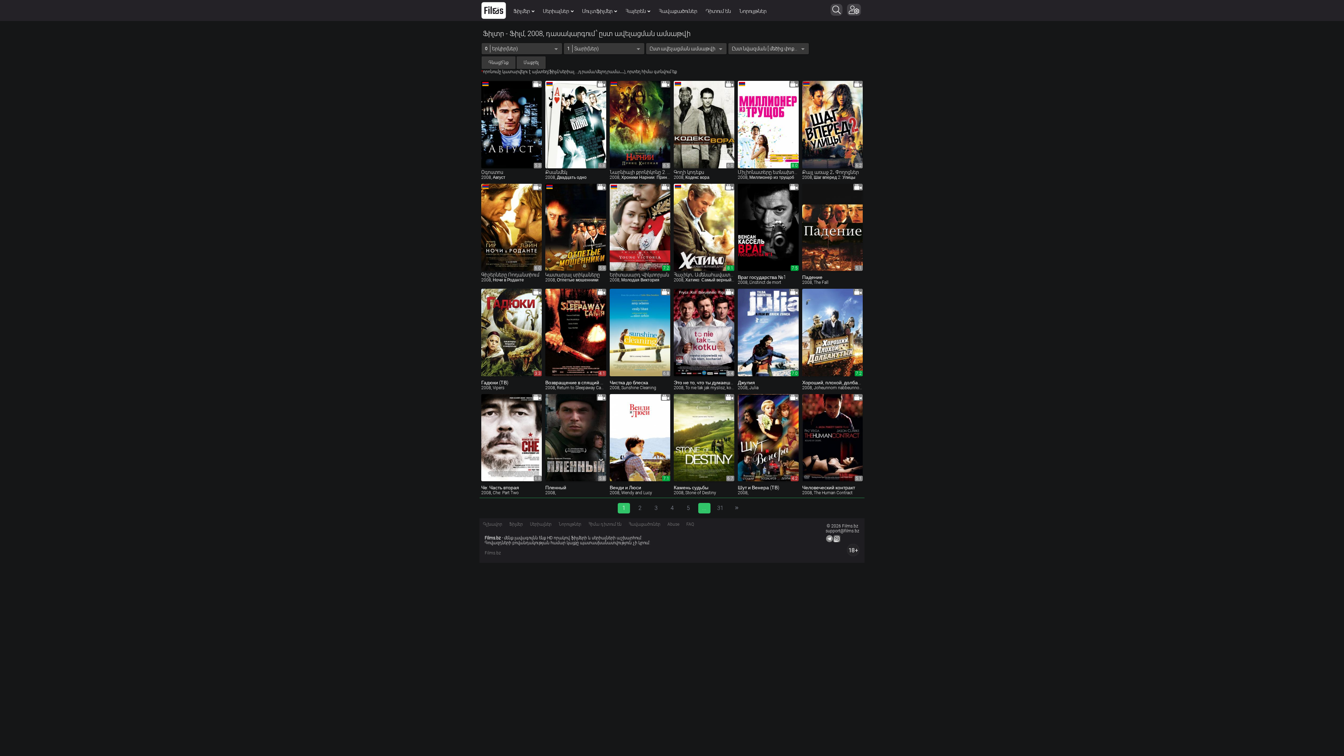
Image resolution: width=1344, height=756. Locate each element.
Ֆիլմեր (521, 11)
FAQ (690, 524)
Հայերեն (635, 11)
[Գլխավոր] (494, 10)
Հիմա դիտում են (605, 524)
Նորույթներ (752, 11)
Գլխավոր (492, 524)
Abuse (673, 524)
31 (720, 508)
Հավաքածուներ (678, 11)
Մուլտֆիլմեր (597, 11)
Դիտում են (718, 11)
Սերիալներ (556, 11)
